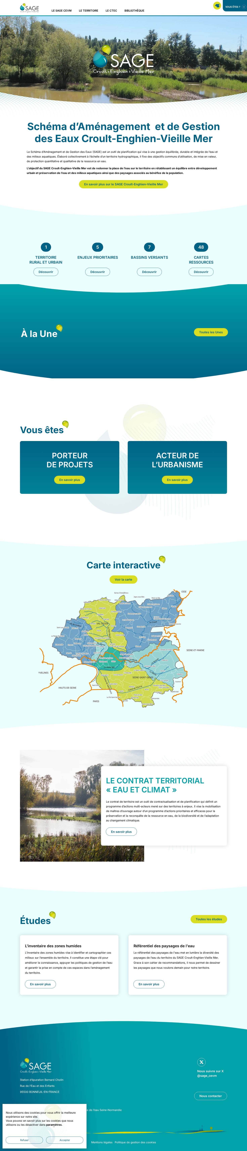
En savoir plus (69, 480)
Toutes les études (209, 919)
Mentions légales (101, 1142)
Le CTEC (111, 10)
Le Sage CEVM (62, 10)
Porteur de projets (70, 460)
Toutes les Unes (211, 332)
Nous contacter (210, 1096)
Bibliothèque (134, 10)
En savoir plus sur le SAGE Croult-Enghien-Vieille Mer (123, 184)
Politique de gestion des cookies (135, 1142)
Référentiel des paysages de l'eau (164, 946)
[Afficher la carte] (217, 6)
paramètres (54, 1124)
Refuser (24, 1140)
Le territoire (88, 10)
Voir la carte (123, 579)
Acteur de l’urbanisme (177, 460)
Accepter (65, 1140)
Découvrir (46, 272)
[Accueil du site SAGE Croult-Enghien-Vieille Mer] (29, 8)
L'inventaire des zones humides (53, 946)
